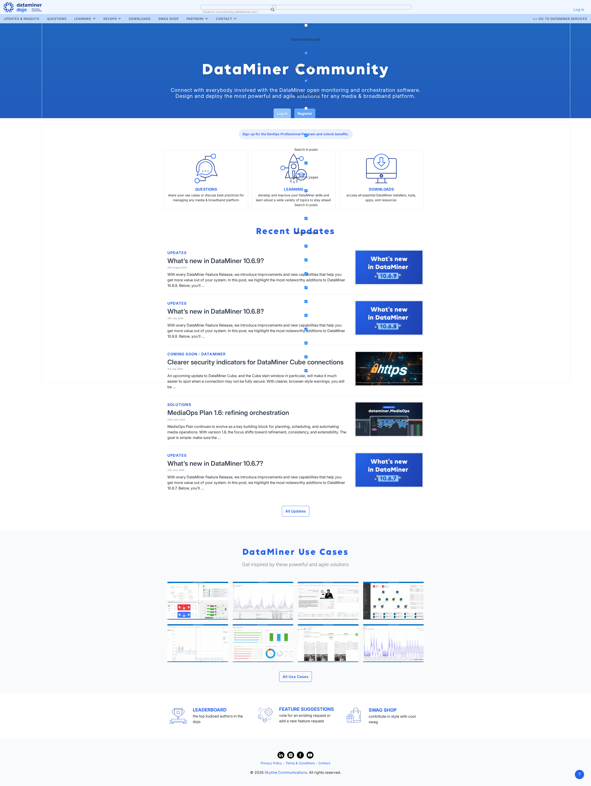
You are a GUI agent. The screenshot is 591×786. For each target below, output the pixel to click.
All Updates (295, 511)
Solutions (179, 404)
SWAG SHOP (383, 710)
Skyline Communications (286, 772)
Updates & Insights (21, 19)
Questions (56, 19)
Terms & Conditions (300, 763)
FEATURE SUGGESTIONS (306, 709)
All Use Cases (296, 676)
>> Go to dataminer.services (560, 19)
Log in (578, 9)
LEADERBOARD (209, 710)
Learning (82, 19)
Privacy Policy (271, 763)
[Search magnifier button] (274, 7)
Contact (224, 19)
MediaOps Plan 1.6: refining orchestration (228, 413)
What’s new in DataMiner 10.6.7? (215, 463)
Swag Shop (168, 19)
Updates (177, 455)
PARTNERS (195, 19)
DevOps (110, 19)
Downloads (140, 19)
